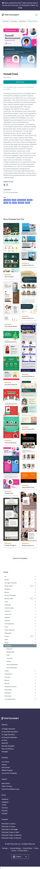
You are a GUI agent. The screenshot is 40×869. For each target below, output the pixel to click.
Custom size (8, 614)
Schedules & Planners (11, 686)
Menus (6, 642)
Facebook (5, 799)
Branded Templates (8, 746)
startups (28, 202)
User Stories (6, 767)
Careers (4, 765)
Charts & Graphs (9, 608)
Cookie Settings (15, 848)
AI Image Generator (8, 734)
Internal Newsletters (12, 664)
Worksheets (8, 696)
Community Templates (9, 773)
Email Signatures (9, 623)
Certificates (8, 605)
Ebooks (7, 579)
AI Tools (4, 740)
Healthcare (8, 589)
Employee (9, 649)
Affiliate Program (7, 770)
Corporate (9, 658)
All (5, 576)
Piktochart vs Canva (8, 824)
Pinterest (5, 811)
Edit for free (20, 82)
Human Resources (10, 630)
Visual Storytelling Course (10, 789)
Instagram (5, 802)
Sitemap (5, 848)
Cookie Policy (27, 848)
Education (7, 620)
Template (5, 752)
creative (6, 202)
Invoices (7, 636)
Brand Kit (5, 743)
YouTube (5, 808)
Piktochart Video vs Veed (10, 832)
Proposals (7, 677)
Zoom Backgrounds (10, 699)
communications (21, 200)
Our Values (5, 762)
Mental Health (9, 586)
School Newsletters (12, 667)
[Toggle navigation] (36, 14)
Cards (6, 601)
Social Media (8, 689)
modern (14, 202)
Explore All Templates (20, 558)
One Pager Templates (11, 583)
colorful (14, 200)
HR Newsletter (10, 652)
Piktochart (6, 21)
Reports (7, 680)
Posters (7, 671)
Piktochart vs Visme (8, 826)
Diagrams (7, 617)
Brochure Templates (10, 595)
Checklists (7, 611)
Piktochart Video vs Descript (11, 838)
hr (10, 202)
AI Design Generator (8, 729)
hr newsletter (7, 200)
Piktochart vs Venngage (10, 829)
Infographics (8, 633)
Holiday (9, 661)
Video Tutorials (7, 786)
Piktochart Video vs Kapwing (11, 835)
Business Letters (9, 598)
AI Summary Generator (9, 737)
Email (8, 655)
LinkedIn (4, 813)
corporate (29, 200)
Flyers (6, 627)
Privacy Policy (22, 851)
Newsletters (22, 21)
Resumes (7, 683)
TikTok (4, 805)
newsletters (21, 202)
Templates (14, 21)
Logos (6, 639)
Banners (7, 592)
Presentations (8, 674)
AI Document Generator (10, 732)
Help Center (6, 783)
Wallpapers (8, 693)
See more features (8, 749)
